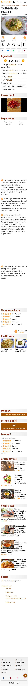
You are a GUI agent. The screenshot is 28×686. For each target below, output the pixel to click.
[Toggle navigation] (25, 2)
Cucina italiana (21, 598)
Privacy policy (20, 662)
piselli (11, 70)
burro (10, 77)
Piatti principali (10, 602)
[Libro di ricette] (14, 2)
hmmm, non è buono (11, 325)
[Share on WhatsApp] (13, 50)
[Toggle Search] (21, 2)
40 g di (7, 77)
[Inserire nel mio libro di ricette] (24, 44)
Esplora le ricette (7, 586)
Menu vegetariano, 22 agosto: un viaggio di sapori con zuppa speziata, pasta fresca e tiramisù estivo (13, 547)
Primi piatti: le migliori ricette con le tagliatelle (19, 465)
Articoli (4, 672)
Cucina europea (10, 598)
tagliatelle (12, 65)
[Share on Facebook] (2, 50)
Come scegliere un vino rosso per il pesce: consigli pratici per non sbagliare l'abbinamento (13, 531)
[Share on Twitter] (19, 50)
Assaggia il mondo (11, 596)
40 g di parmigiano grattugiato (14, 86)
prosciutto (12, 73)
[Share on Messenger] (8, 50)
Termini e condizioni (18, 666)
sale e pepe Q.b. (9, 89)
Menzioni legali (20, 669)
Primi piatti (7, 581)
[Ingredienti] (2, 343)
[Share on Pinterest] (24, 50)
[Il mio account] (17, 2)
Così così (15, 322)
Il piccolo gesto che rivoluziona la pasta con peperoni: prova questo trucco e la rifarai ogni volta (14, 565)
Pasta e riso (9, 592)
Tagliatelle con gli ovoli (6, 350)
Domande (5, 669)
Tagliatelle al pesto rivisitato (21, 350)
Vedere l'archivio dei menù (6, 666)
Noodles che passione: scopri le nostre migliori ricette (20, 493)
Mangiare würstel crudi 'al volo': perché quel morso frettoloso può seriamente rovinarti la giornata (13, 514)
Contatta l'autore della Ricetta (15, 414)
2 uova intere (7, 83)
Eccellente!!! (16, 314)
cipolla (9, 80)
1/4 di (7, 80)
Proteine (8, 588)
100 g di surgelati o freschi (15, 70)
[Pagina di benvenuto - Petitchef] (2, 5)
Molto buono (16, 316)
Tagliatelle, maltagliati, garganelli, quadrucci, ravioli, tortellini (20, 479)
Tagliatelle (17, 581)
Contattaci (19, 660)
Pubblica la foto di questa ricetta (14, 428)
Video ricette (6, 662)
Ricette (4, 660)
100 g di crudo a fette (14, 73)
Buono (13, 319)
